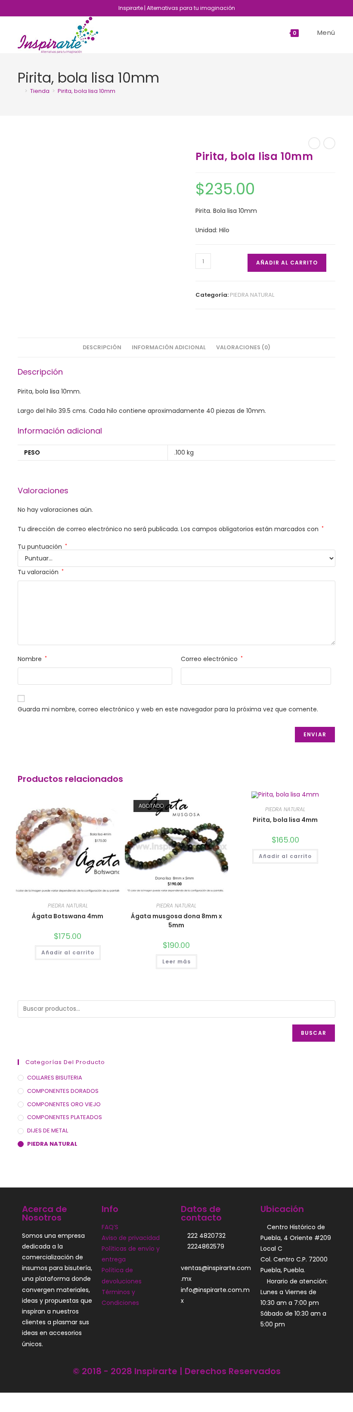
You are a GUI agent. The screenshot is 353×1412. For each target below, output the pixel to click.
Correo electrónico (212, 659)
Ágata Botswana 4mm (67, 916)
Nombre (32, 659)
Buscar (313, 1033)
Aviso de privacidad (131, 1238)
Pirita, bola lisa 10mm (86, 91)
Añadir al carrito (287, 262)
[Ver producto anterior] (314, 143)
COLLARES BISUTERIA (54, 1078)
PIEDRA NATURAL (252, 295)
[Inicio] (20, 91)
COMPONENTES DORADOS (63, 1091)
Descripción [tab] (102, 347)
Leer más (176, 961)
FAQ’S (110, 1227)
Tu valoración (41, 572)
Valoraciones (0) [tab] (243, 347)
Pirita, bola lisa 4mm (285, 819)
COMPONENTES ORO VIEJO (64, 1104)
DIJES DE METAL (47, 1130)
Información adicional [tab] (169, 347)
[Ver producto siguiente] (329, 143)
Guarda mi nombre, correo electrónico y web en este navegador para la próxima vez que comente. (168, 709)
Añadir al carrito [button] (67, 952)
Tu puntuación (42, 547)
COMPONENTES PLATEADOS (64, 1117)
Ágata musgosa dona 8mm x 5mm (176, 920)
